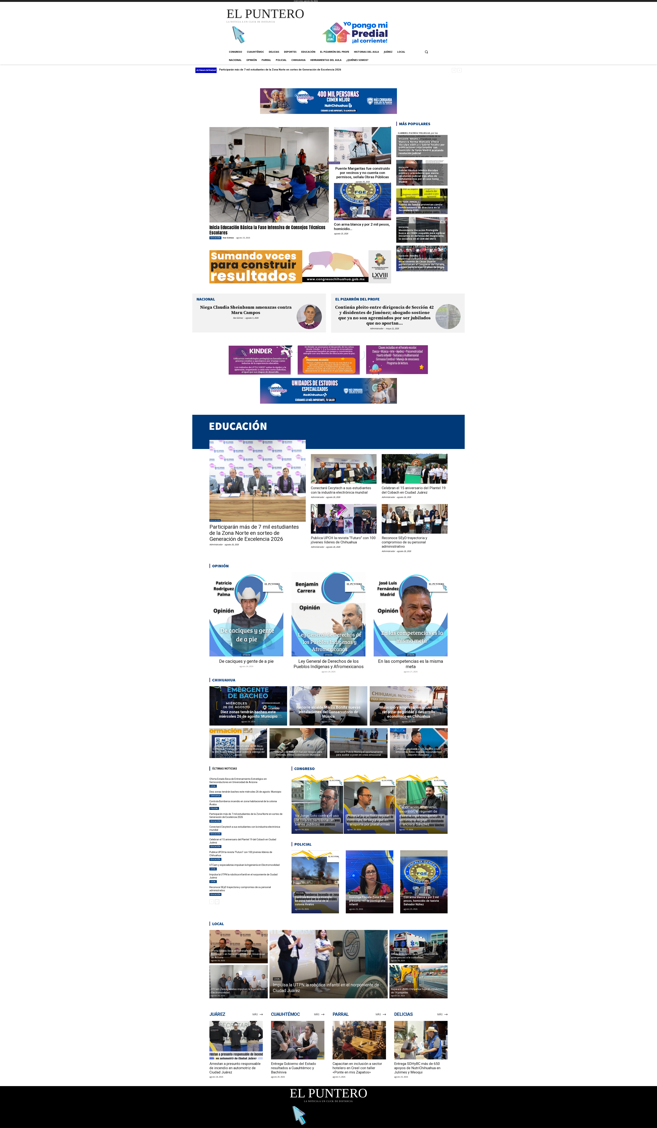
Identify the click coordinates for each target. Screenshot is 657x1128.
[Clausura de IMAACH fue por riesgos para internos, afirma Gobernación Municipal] (298, 743)
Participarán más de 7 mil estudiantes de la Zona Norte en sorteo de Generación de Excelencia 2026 (254, 533)
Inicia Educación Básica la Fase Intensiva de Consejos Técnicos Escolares (267, 230)
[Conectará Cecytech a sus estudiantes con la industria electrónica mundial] (344, 469)
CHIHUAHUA (334, 163)
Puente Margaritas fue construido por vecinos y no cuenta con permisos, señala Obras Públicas (362, 172)
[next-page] (217, 901)
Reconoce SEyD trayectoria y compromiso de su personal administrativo (404, 542)
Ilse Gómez (228, 237)
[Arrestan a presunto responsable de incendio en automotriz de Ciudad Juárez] (236, 1040)
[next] (459, 70)
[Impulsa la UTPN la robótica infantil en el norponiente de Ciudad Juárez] (328, 964)
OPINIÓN (246, 655)
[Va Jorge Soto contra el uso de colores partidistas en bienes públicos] (317, 804)
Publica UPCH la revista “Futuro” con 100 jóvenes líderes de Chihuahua (343, 540)
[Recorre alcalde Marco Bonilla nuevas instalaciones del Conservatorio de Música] (328, 706)
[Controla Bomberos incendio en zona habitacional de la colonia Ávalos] (315, 882)
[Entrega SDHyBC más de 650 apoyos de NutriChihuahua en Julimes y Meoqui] (421, 1040)
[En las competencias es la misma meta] (411, 614)
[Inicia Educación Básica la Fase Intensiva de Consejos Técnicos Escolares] (269, 175)
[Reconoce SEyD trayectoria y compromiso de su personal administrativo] (415, 519)
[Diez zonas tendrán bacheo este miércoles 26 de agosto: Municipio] (248, 706)
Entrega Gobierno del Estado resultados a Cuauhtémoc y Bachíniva (293, 1068)
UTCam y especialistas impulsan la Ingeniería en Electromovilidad (244, 865)
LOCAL (213, 786)
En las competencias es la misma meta (410, 664)
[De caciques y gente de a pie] (246, 614)
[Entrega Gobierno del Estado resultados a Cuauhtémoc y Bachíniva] (297, 1040)
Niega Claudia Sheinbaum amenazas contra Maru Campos (246, 310)
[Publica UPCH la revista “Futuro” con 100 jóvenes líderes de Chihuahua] (344, 519)
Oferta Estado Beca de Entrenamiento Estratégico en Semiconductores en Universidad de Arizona (278, 69)
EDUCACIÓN (215, 238)
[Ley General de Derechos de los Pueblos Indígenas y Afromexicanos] (328, 614)
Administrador (376, 328)
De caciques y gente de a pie (246, 661)
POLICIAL (338, 219)
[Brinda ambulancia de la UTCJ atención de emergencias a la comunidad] (418, 946)
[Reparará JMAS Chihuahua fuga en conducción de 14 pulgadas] (418, 981)
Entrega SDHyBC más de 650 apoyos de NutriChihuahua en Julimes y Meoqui (417, 1068)
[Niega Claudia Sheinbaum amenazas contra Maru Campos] (309, 316)
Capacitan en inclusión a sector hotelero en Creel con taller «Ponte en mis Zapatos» (357, 1068)
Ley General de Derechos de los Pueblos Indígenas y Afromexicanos (329, 664)
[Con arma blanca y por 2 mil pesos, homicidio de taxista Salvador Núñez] (362, 201)
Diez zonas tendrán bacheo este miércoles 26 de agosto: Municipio (245, 791)
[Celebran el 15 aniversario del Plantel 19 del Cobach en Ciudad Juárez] (415, 469)
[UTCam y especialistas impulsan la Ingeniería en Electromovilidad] (238, 981)
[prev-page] (211, 901)
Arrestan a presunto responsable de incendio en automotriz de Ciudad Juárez (235, 1068)
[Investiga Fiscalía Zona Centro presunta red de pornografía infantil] (369, 882)
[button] (426, 52)
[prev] (454, 70)
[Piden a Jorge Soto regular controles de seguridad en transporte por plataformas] (369, 804)
